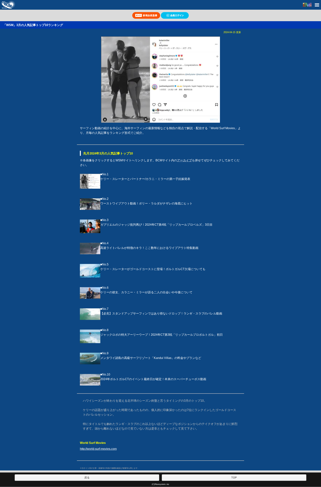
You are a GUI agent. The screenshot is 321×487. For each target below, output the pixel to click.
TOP (234, 477)
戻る (87, 477)
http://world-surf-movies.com (98, 448)
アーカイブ (184, 160)
